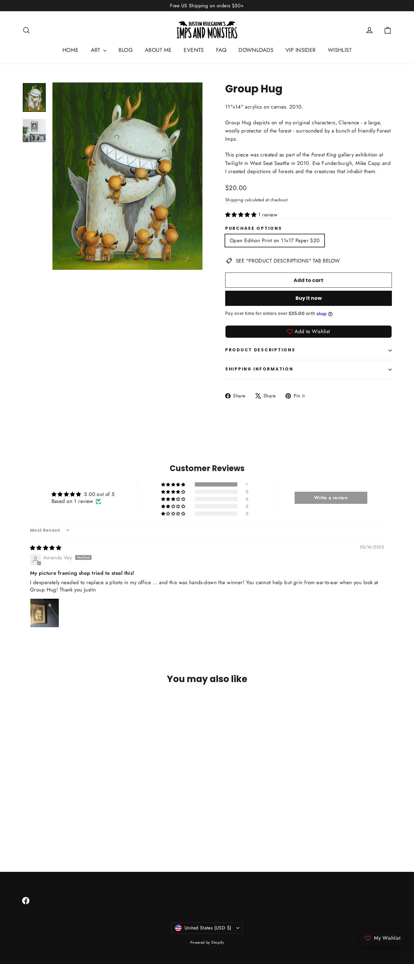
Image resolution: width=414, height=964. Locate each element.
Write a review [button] (331, 497)
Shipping (234, 200)
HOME (70, 50)
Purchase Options (253, 228)
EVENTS (194, 50)
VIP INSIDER (300, 50)
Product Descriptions (260, 350)
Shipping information (259, 369)
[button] (241, 214)
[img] (45, 547)
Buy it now (308, 298)
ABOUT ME (158, 50)
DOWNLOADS (256, 50)
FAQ (221, 50)
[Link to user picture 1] (44, 613)
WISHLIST (340, 50)
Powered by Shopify (207, 942)
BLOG (126, 50)
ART (96, 50)
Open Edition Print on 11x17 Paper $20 (275, 240)
